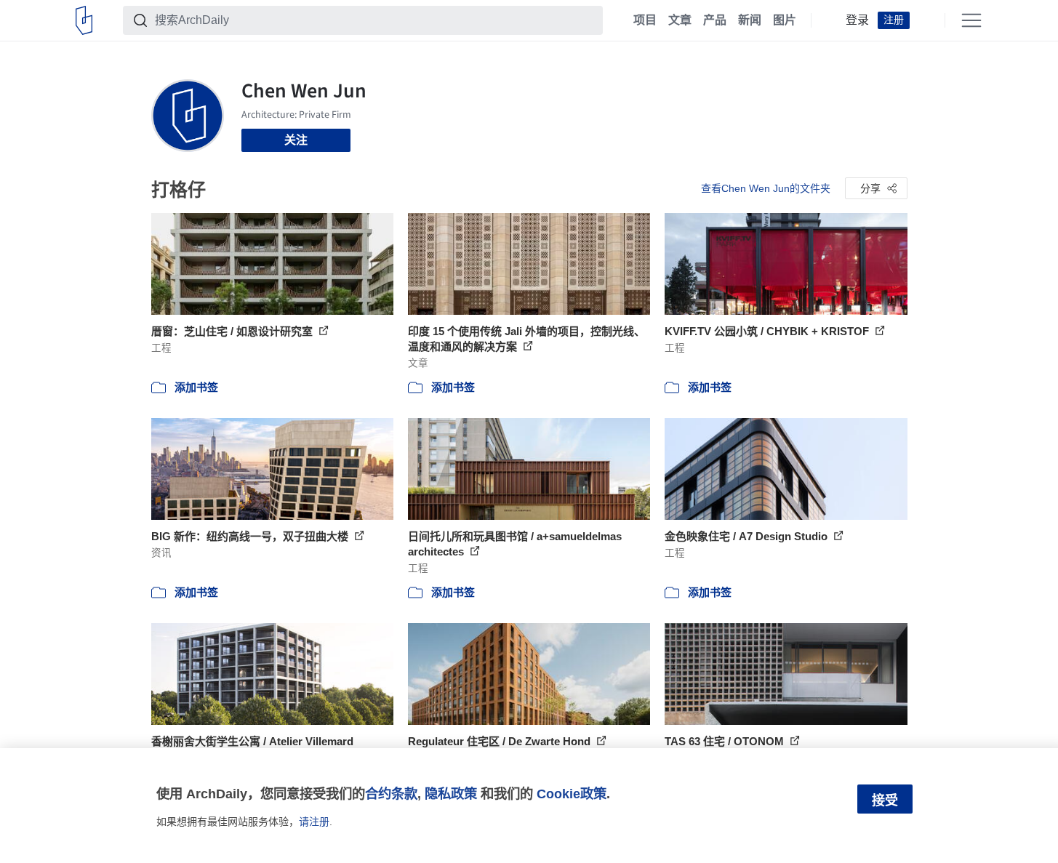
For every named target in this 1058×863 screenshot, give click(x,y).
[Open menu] (971, 20)
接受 (885, 800)
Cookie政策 (571, 793)
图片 (784, 20)
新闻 (749, 20)
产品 (714, 20)
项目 (645, 20)
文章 (680, 20)
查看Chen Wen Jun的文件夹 (765, 188)
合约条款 (391, 793)
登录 (857, 20)
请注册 (314, 821)
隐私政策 (451, 793)
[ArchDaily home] (84, 20)
